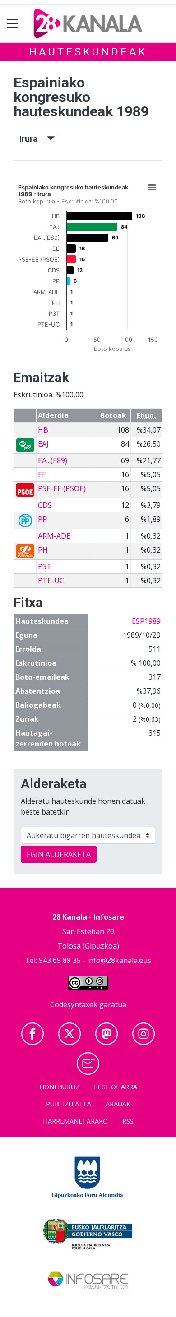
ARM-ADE (54, 536)
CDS (45, 505)
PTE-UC (51, 580)
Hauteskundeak (88, 52)
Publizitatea (68, 1104)
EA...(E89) (52, 460)
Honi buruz (59, 1086)
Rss (128, 1121)
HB (43, 430)
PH (43, 550)
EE (42, 474)
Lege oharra (115, 1086)
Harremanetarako (75, 1121)
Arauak (118, 1104)
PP (42, 519)
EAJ (43, 444)
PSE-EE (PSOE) (62, 488)
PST (44, 566)
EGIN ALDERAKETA (59, 854)
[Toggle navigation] (12, 24)
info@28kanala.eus (119, 960)
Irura (33, 139)
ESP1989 (146, 621)
